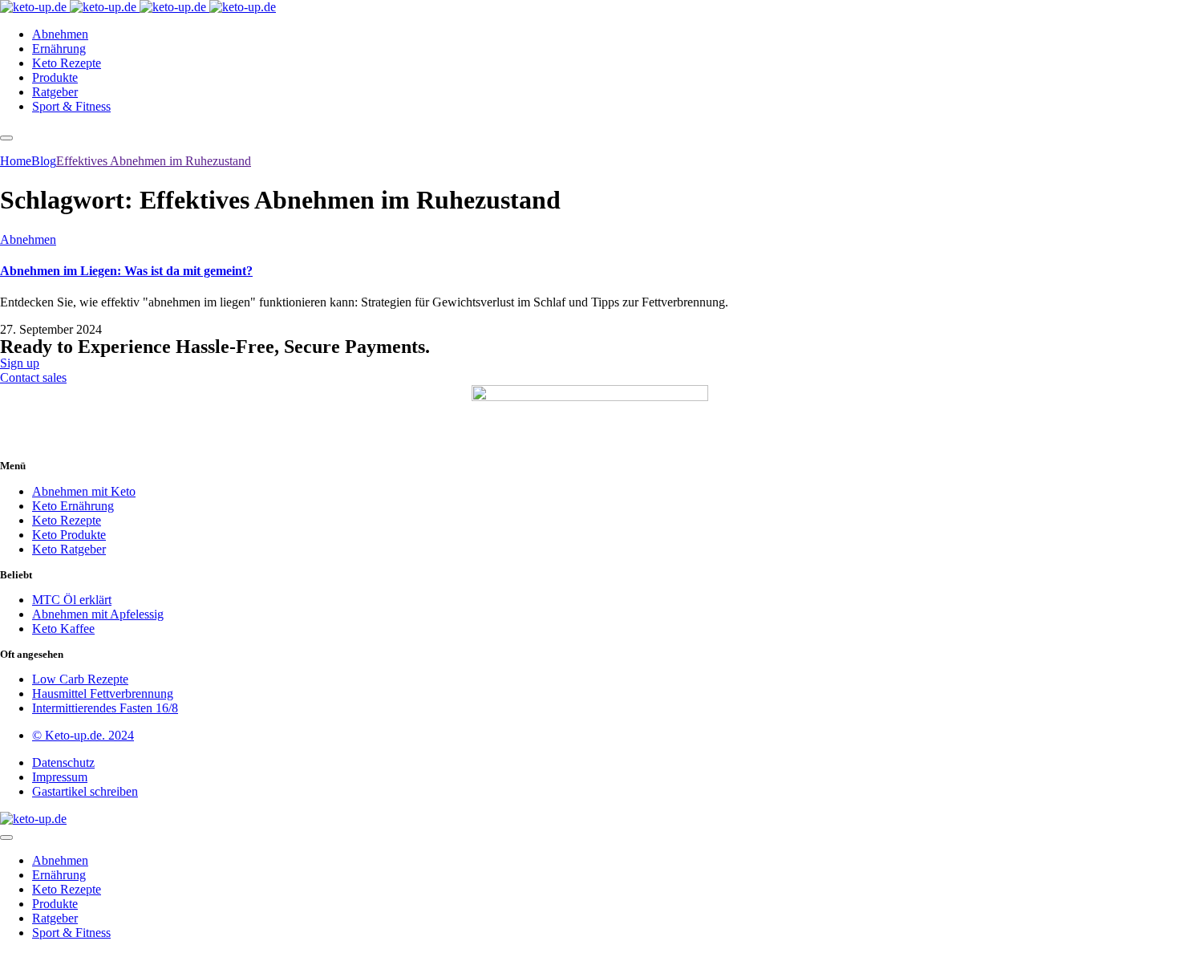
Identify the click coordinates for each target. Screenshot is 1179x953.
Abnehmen (28, 239)
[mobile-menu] (6, 138)
